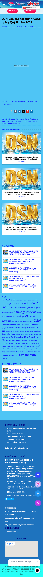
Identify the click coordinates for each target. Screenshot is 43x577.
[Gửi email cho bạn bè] (23, 111)
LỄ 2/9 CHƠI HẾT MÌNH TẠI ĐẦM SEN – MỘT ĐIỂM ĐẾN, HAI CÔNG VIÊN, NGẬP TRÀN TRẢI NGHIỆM (24, 253)
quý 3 (28, 334)
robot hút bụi (34, 334)
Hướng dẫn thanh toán (16, 442)
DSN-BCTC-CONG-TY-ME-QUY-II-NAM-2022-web (19, 101)
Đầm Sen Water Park (31, 346)
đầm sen (31, 351)
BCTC (36, 300)
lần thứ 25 (18, 331)
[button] (4, 3)
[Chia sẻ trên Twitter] (19, 111)
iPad (33, 325)
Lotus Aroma (10, 331)
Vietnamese (31, 8)
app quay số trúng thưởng (25, 300)
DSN (31, 26)
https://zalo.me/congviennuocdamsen (20, 525)
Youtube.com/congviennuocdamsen (20, 518)
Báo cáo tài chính (8, 121)
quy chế (23, 334)
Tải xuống (7, 104)
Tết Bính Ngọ (26, 340)
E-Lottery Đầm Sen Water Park (13, 324)
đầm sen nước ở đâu (11, 355)
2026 (3, 300)
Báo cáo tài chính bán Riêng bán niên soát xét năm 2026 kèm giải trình (22, 287)
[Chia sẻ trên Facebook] (15, 111)
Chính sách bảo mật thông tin (19, 437)
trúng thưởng (16, 340)
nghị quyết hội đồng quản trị (31, 331)
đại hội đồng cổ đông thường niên (16, 351)
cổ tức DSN (22, 321)
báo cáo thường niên (17, 304)
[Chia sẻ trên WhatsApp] (11, 111)
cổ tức (14, 321)
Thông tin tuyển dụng (15, 439)
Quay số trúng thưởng (11, 334)
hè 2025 (28, 324)
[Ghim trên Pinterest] (27, 111)
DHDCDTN (29, 321)
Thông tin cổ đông (31, 119)
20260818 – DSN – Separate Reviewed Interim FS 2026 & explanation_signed (24, 278)
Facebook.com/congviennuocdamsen (20, 511)
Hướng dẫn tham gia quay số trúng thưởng (21, 430)
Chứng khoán (12, 123)
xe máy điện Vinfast (23, 343)
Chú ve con (16, 307)
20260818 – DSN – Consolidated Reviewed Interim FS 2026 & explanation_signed (21, 261)
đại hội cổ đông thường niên (21, 349)
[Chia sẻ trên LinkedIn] (31, 111)
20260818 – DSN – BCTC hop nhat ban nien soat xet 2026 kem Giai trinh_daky (22, 270)
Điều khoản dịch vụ (15, 434)
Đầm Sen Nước (18, 346)
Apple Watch (11, 300)
